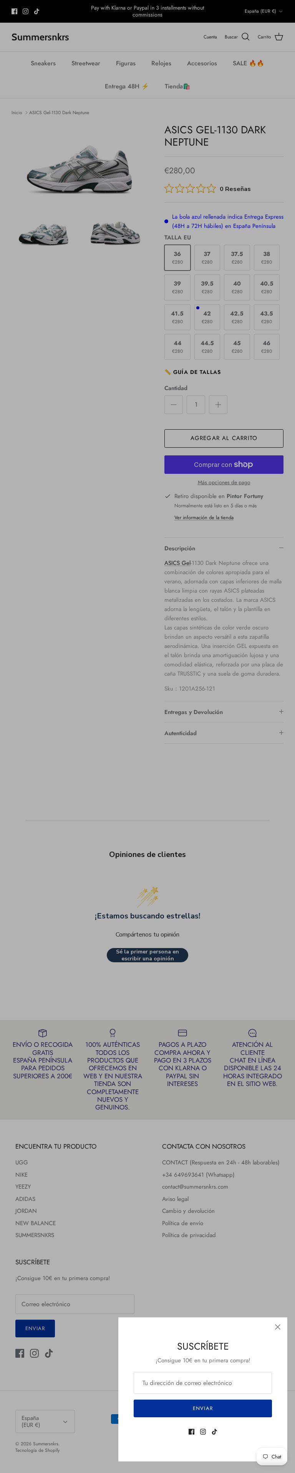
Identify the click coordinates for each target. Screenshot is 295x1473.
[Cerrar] (277, 1327)
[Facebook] (191, 1432)
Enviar (202, 1408)
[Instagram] (203, 1432)
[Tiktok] (214, 1432)
